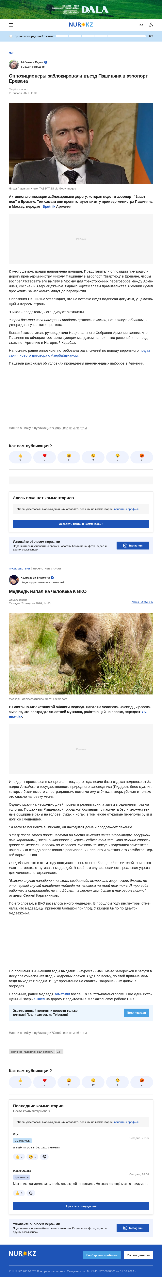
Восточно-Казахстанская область (31, 1051)
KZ (141, 25)
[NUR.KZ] (81, 25)
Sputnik (49, 206)
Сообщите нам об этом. (70, 428)
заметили (63, 994)
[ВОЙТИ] (151, 25)
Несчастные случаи (47, 568)
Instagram (135, 545)
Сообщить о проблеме (102, 1255)
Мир (11, 53)
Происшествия (19, 568)
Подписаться (136, 1012)
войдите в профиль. (127, 509)
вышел (40, 999)
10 (93, 1084)
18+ (59, 1051)
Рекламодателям (138, 1255)
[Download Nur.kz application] (81, 9)
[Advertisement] (81, 238)
